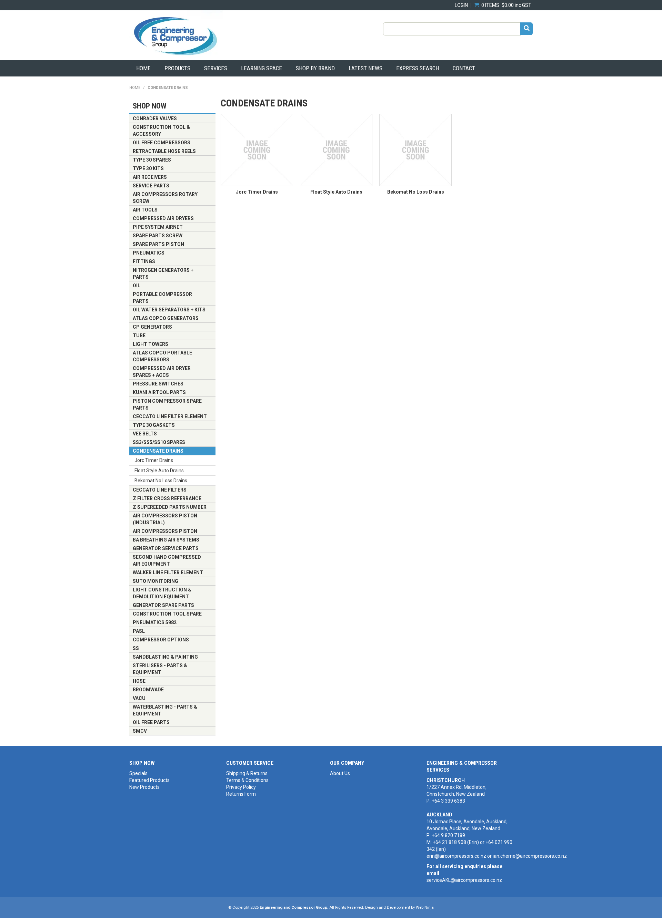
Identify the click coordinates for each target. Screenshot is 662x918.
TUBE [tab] (139, 335)
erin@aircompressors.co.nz (456, 856)
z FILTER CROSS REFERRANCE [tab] (167, 498)
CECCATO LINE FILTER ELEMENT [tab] (170, 416)
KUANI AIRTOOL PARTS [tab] (159, 392)
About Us (340, 773)
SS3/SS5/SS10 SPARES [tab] (159, 442)
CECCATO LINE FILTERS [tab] (160, 490)
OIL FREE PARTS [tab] (151, 722)
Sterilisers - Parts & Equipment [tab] (160, 669)
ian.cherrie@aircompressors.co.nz (530, 856)
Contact (464, 68)
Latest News (365, 68)
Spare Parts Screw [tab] (157, 235)
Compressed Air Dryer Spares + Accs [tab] (162, 371)
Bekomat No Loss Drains (415, 192)
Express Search (417, 68)
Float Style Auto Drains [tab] (159, 470)
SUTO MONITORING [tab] (155, 581)
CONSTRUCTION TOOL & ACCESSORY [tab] (161, 130)
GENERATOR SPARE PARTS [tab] (163, 605)
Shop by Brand (315, 68)
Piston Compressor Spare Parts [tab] (167, 404)
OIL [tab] (136, 285)
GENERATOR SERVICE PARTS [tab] (166, 548)
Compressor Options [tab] (161, 639)
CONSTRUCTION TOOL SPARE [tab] (167, 614)
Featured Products (149, 780)
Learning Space (261, 68)
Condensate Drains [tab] (158, 451)
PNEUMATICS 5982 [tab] (155, 622)
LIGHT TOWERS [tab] (150, 344)
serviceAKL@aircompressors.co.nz (464, 880)
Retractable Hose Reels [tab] (164, 151)
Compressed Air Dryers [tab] (163, 218)
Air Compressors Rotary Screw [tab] (165, 198)
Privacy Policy (241, 787)
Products (177, 68)
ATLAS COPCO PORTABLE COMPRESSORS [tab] (162, 356)
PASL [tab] (139, 631)
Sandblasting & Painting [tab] (165, 657)
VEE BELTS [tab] (145, 433)
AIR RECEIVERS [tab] (150, 177)
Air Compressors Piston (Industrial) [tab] (165, 519)
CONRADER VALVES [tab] (155, 118)
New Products (144, 787)
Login (461, 5)
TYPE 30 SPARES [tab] (152, 160)
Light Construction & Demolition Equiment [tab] (162, 593)
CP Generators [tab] (152, 327)
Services (215, 68)
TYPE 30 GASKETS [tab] (154, 425)
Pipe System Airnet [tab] (158, 227)
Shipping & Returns (247, 773)
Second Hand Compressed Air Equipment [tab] (167, 560)
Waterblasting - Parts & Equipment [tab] (165, 710)
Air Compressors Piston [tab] (165, 531)
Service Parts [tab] (151, 185)
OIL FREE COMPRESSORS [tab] (161, 142)
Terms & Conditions (247, 780)
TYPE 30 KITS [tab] (148, 168)
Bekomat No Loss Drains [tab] (160, 480)
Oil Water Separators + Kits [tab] (169, 309)
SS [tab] (136, 648)
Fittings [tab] (144, 261)
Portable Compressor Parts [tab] (162, 297)
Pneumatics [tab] (148, 253)
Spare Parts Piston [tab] (158, 244)
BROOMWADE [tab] (148, 689)
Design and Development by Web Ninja (399, 907)
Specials (138, 773)
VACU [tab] (139, 698)
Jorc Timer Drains (257, 192)
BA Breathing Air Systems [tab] (166, 540)
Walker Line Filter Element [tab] (168, 572)
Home (143, 68)
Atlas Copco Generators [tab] (166, 318)
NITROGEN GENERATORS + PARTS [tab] (163, 273)
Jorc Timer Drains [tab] (153, 460)
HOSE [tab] (139, 681)
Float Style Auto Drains (336, 192)
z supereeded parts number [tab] (170, 507)
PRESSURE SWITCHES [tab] (158, 383)
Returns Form (241, 794)
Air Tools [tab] (145, 210)
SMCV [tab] (140, 731)
